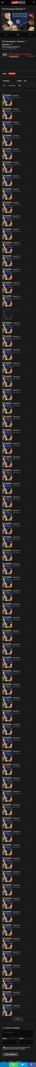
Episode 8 (16, 189)
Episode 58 (16, 859)
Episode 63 (16, 925)
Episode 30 (16, 484)
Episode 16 (16, 296)
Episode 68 (16, 992)
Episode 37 (16, 578)
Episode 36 (16, 564)
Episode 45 (16, 685)
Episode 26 (16, 430)
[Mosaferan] (18, 35)
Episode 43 (16, 658)
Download (12, 73)
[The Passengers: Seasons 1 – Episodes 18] (30, 35)
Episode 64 (16, 939)
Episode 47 (16, 711)
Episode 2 (16, 109)
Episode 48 (16, 725)
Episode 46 (16, 698)
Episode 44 (16, 671)
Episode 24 (16, 404)
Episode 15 (16, 283)
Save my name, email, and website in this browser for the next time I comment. (16, 1048)
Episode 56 (16, 832)
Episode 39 (16, 604)
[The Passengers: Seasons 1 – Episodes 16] (6, 35)
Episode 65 (16, 952)
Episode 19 (16, 337)
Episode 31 (16, 497)
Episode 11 (16, 230)
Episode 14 (16, 270)
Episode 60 (16, 885)
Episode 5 (16, 149)
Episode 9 (16, 203)
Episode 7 (16, 176)
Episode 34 (16, 537)
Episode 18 (16, 323)
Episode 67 (16, 979)
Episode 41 (16, 631)
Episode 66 (16, 966)
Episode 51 (16, 765)
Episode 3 (16, 122)
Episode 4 (16, 136)
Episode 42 (16, 644)
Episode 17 (16, 310)
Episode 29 (16, 471)
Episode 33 (16, 524)
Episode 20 (16, 350)
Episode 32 (16, 511)
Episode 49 (16, 738)
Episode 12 (16, 243)
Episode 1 (16, 96)
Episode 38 (16, 591)
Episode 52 (16, 778)
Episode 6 (16, 163)
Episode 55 (16, 818)
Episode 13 (16, 256)
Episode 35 (16, 551)
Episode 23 (16, 390)
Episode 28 (16, 457)
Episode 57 (16, 845)
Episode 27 (16, 444)
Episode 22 (16, 377)
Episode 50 (16, 751)
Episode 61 (16, 899)
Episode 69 (16, 1006)
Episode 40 (16, 618)
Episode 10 (16, 216)
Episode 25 (16, 417)
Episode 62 (16, 912)
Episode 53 (16, 792)
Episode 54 (16, 805)
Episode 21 (16, 363)
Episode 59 (16, 872)
